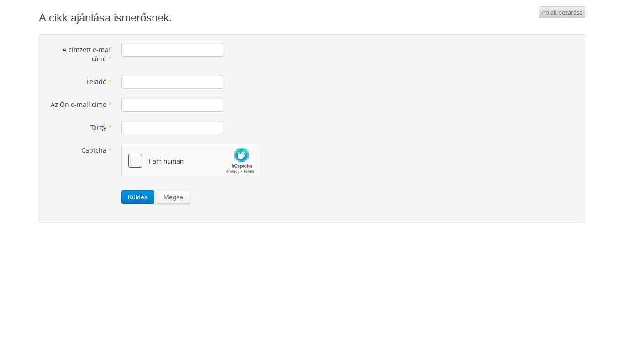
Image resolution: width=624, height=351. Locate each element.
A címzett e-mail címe (87, 54)
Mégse (173, 197)
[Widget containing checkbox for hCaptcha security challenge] (190, 161)
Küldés (138, 197)
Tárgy (101, 127)
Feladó (99, 81)
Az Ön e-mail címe (81, 104)
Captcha (96, 150)
